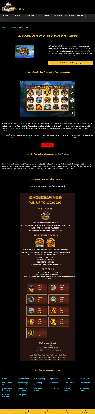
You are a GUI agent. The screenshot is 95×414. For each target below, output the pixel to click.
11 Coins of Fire (24, 378)
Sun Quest (22, 395)
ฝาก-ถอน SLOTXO (29, 16)
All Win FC (68, 378)
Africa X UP (84, 378)
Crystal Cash (85, 383)
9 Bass (5, 378)
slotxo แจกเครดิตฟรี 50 (36, 138)
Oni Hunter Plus (7, 384)
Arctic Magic (23, 383)
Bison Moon (54, 389)
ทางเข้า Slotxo (57, 16)
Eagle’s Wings (6, 164)
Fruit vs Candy (39, 378)
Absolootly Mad (37, 384)
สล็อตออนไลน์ (19, 128)
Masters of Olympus (84, 390)
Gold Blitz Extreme (6, 396)
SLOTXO (5, 16)
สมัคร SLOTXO (16, 16)
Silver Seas (53, 383)
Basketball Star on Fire (23, 390)
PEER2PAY (80, 16)
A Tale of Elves (70, 383)
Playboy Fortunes (68, 390)
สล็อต (22, 124)
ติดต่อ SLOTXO (69, 16)
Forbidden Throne (37, 390)
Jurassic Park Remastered (7, 390)
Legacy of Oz (54, 378)
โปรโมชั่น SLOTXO (43, 16)
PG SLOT (6, 20)
